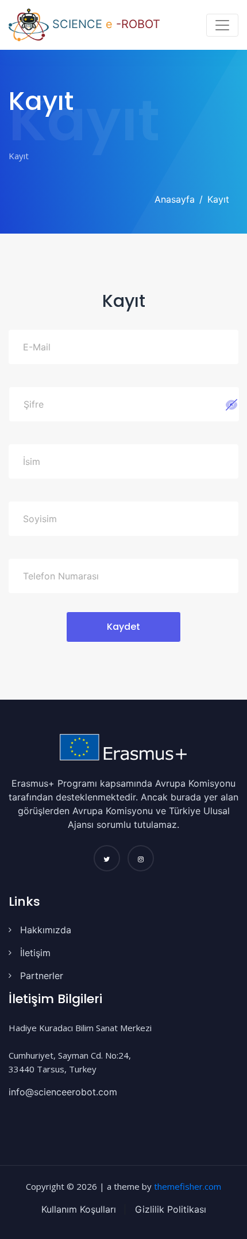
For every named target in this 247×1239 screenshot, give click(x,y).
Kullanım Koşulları (78, 1209)
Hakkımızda (45, 930)
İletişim (35, 952)
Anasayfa (175, 199)
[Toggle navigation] (222, 25)
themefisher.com (187, 1186)
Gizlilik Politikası (169, 1209)
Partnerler (41, 975)
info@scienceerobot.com (63, 1092)
